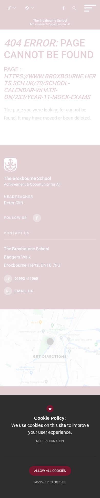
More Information (50, 441)
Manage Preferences (50, 482)
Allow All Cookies (50, 471)
